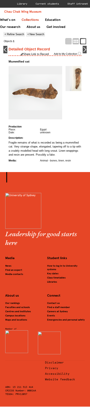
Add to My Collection (65, 53)
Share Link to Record (36, 54)
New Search (37, 34)
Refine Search (15, 34)
